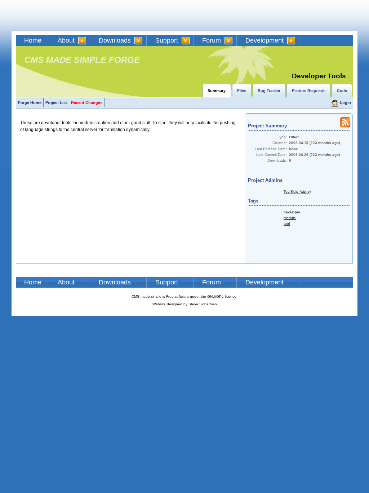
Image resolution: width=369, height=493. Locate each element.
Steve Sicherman (202, 304)
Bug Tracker (269, 90)
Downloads (115, 40)
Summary (217, 90)
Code (342, 90)
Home (32, 40)
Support (166, 40)
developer (292, 212)
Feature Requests (308, 90)
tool (287, 224)
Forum (211, 40)
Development (264, 40)
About (66, 40)
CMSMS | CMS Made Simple (67, 15)
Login (345, 102)
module (290, 218)
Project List (56, 102)
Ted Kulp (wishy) (297, 191)
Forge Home (29, 102)
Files (241, 90)
